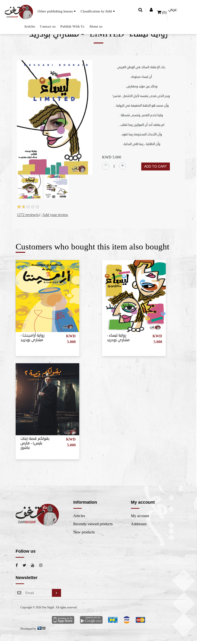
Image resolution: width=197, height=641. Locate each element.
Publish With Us (72, 26)
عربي (172, 9)
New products (84, 532)
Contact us (47, 26)
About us (95, 26)
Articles (29, 26)
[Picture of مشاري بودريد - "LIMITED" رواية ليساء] (54, 118)
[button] (56, 11)
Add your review (55, 215)
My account (140, 516)
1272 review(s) (28, 215)
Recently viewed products (93, 524)
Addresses (139, 524)
